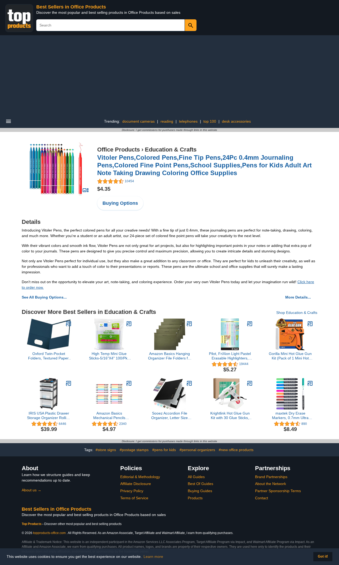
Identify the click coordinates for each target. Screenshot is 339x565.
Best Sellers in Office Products (71, 7)
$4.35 (103, 189)
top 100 (209, 121)
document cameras (138, 121)
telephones (188, 121)
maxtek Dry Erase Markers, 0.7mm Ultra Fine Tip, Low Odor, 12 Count (290, 415)
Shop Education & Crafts (296, 312)
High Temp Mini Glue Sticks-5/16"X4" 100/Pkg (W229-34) (109, 356)
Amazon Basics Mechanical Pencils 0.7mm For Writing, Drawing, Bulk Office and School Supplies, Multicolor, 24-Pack (109, 415)
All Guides (196, 477)
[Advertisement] (169, 75)
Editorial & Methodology (140, 477)
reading (166, 121)
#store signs (106, 450)
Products (195, 498)
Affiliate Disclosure (135, 484)
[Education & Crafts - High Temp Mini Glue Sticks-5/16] (129, 323)
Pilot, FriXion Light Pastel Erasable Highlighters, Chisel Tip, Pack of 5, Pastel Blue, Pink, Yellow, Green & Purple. (230, 356)
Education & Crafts (171, 149)
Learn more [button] (153, 556)
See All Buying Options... (44, 297)
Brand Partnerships (271, 477)
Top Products (32, 524)
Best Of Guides (200, 484)
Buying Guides (200, 491)
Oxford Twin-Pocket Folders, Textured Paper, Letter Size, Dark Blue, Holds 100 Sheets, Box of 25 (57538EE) (49, 356)
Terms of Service (134, 498)
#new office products (236, 450)
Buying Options (120, 203)
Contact (261, 498)
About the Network (270, 484)
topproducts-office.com (49, 533)
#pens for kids (164, 450)
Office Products (118, 149)
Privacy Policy (131, 491)
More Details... (298, 297)
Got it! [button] (323, 556)
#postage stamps (134, 450)
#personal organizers (197, 450)
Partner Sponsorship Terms (278, 491)
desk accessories (236, 121)
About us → (31, 490)
